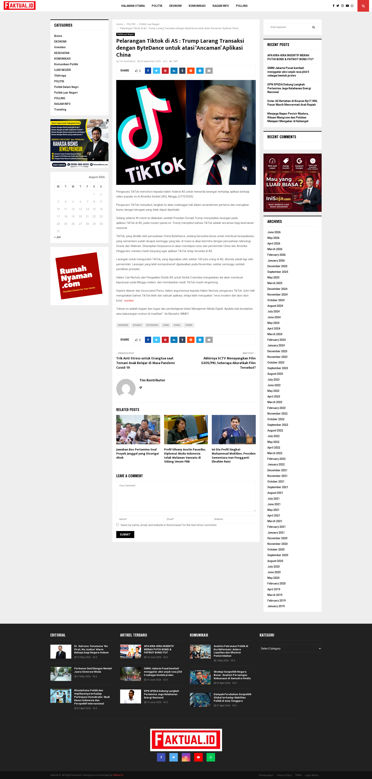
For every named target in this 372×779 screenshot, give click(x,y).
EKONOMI (60, 41)
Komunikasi (197, 5)
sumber (129, 300)
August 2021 (275, 492)
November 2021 (277, 475)
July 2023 (273, 379)
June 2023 (274, 385)
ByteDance (152, 325)
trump (188, 325)
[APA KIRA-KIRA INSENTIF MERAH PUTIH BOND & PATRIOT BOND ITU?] (130, 652)
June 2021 (274, 504)
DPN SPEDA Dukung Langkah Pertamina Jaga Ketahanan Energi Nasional (289, 88)
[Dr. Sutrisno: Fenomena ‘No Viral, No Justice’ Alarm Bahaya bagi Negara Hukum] (60, 652)
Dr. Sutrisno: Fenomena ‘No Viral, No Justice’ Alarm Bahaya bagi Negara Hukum (91, 649)
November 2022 (277, 413)
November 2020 (277, 543)
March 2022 (274, 453)
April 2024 (273, 328)
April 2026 (273, 243)
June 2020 (274, 572)
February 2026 (276, 254)
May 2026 (273, 237)
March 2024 (274, 334)
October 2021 (275, 481)
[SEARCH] (313, 27)
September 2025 (277, 271)
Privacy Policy (284, 775)
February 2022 (276, 458)
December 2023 (277, 351)
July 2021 (273, 498)
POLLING (242, 5)
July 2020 (273, 566)
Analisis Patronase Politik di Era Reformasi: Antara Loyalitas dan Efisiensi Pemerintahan (231, 651)
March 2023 (274, 402)
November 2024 (277, 294)
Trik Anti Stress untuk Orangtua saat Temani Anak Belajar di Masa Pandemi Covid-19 (145, 363)
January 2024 (276, 345)
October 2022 (275, 419)
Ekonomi (175, 5)
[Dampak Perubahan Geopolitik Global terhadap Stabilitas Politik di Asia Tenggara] (200, 700)
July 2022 (273, 436)
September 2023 (277, 368)
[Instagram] (343, 5)
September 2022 (277, 424)
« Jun (57, 237)
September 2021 (277, 487)
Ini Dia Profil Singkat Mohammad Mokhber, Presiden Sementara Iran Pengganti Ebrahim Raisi (234, 455)
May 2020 (273, 577)
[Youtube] (348, 5)
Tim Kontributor (127, 61)
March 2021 (274, 521)
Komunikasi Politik (66, 64)
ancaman (123, 325)
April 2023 (273, 396)
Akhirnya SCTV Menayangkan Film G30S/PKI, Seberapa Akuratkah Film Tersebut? (228, 363)
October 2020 (275, 549)
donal (177, 325)
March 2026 (274, 249)
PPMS (298, 775)
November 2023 (277, 356)
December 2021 (277, 470)
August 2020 (275, 561)
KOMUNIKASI (62, 58)
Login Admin (312, 775)
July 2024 (273, 311)
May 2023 (273, 390)
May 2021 (273, 509)
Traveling (60, 109)
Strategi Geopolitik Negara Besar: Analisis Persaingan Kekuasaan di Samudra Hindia (232, 675)
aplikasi (137, 325)
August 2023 (275, 373)
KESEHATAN (61, 53)
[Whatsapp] (353, 5)
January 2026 (276, 260)
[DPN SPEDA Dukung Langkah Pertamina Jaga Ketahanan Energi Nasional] (130, 696)
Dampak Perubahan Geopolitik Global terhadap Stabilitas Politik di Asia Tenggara (232, 697)
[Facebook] (334, 5)
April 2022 (273, 447)
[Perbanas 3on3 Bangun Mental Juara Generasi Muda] (60, 674)
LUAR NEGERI (62, 69)
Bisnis (58, 35)
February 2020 (276, 583)
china (166, 325)
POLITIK (157, 5)
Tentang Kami (266, 775)
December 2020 (277, 538)
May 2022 (273, 441)
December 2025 (277, 266)
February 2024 (276, 339)
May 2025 (273, 277)
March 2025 (274, 283)
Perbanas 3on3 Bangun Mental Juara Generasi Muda (93, 670)
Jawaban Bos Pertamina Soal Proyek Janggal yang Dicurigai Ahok (137, 453)
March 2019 (274, 594)
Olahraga (60, 75)
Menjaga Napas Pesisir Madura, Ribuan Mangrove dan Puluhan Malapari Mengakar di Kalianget (288, 117)
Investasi (60, 47)
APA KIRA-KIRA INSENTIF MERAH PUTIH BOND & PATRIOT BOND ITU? (159, 649)
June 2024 (274, 317)
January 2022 (276, 464)
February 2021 (276, 526)
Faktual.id (118, 775)
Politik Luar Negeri (125, 34)
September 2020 (277, 555)
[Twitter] (338, 5)
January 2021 (276, 532)
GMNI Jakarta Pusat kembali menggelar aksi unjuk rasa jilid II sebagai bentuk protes (288, 71)
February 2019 (276, 600)
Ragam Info (221, 5)
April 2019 (273, 589)
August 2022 (275, 430)
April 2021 (273, 515)
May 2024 (273, 322)
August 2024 (275, 305)
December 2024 (277, 288)
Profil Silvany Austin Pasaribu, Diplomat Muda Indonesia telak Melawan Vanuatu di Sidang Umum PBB (185, 455)
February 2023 (276, 407)
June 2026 (274, 232)
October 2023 (275, 362)
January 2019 (276, 606)
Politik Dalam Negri (66, 87)
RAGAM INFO (62, 103)
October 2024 (275, 300)
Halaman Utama (133, 5)
